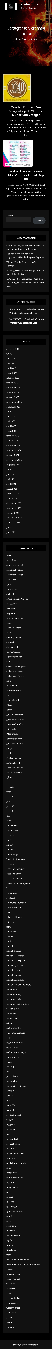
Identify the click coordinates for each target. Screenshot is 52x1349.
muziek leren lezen (15, 955)
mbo (8, 912)
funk (8, 695)
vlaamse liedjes (13, 1298)
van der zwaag (13, 1279)
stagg (8, 1221)
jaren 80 (10, 806)
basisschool (11, 603)
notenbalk (11, 1013)
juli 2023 (10, 527)
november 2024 (13, 450)
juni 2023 (10, 532)
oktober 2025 (12, 397)
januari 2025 (12, 440)
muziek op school (14, 965)
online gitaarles (13, 1028)
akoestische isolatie (15, 574)
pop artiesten (12, 1076)
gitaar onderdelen (14, 724)
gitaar (9, 709)
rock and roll (12, 1139)
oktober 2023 (12, 513)
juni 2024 (10, 474)
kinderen (10, 849)
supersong (11, 1225)
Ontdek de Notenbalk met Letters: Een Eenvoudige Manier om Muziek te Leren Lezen (25, 282)
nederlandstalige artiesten (18, 1004)
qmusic (9, 1095)
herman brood (13, 763)
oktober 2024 (12, 455)
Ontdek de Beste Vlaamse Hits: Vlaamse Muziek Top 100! (26, 175)
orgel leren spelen (14, 1042)
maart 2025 (11, 431)
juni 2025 (10, 416)
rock (8, 1134)
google (9, 748)
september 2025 (14, 402)
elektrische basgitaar (16, 666)
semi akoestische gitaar (17, 1163)
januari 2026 (12, 382)
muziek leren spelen (15, 960)
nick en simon (13, 1008)
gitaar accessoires (14, 714)
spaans (9, 1197)
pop (8, 1071)
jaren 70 (10, 801)
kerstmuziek (12, 830)
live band (10, 898)
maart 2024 (11, 488)
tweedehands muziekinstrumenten (23, 1264)
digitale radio (12, 647)
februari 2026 (12, 378)
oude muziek (12, 1057)
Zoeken (10, 215)
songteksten (12, 1187)
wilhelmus (11, 1312)
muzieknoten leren (15, 980)
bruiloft (9, 632)
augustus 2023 (13, 522)
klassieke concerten (15, 869)
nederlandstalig (13, 994)
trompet (10, 1245)
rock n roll (11, 1148)
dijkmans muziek (14, 656)
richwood (11, 1129)
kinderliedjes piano (15, 859)
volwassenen (12, 1303)
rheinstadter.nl (32, 4)
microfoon (11, 922)
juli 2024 (10, 469)
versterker (11, 1288)
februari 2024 (12, 493)
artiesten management (17, 599)
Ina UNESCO (15, 319)
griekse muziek (13, 758)
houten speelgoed (14, 772)
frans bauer (11, 685)
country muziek (13, 637)
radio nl (10, 1110)
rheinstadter (15, 309)
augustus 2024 (13, 464)
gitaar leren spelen (15, 719)
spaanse (10, 1201)
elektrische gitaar (14, 671)
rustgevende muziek (16, 1153)
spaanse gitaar (13, 1206)
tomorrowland (13, 1235)
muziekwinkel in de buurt (18, 984)
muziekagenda (13, 970)
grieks (9, 753)
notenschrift (12, 1018)
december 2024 (13, 445)
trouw (9, 1254)
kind (8, 840)
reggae (9, 1119)
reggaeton (11, 1124)
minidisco (11, 931)
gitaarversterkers (14, 743)
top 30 (9, 1240)
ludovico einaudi (14, 907)
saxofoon (10, 1158)
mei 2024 (10, 479)
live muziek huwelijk (16, 902)
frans (8, 681)
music (9, 941)
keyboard (10, 835)
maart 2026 (11, 373)
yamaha (10, 1317)
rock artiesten (13, 1144)
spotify (9, 1216)
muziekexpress (13, 975)
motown (10, 936)
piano (9, 1062)
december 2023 (13, 503)
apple (9, 584)
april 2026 (11, 368)
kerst (8, 820)
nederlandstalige (14, 999)
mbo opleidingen (14, 917)
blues (8, 623)
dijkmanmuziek (13, 652)
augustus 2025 (13, 406)
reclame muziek (13, 1115)
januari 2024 (12, 498)
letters (9, 888)
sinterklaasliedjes (14, 1177)
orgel (8, 1037)
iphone (9, 777)
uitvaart (10, 1269)
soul (8, 1192)
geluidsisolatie (13, 700)
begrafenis (11, 613)
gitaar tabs (11, 729)
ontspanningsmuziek (16, 1033)
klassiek (10, 864)
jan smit (10, 787)
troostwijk (11, 1250)
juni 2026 (10, 358)
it (7, 782)
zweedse (10, 1327)
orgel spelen (12, 1047)
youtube (10, 1322)
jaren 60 (10, 796)
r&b (8, 1100)
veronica (10, 1283)
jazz (8, 816)
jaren (8, 791)
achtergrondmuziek (15, 565)
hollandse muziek (14, 767)
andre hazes (12, 579)
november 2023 (13, 508)
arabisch (10, 594)
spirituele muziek (14, 1211)
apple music (12, 589)
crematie (10, 642)
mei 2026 (10, 363)
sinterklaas (11, 1172)
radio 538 (10, 1105)
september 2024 (14, 460)
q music (10, 1090)
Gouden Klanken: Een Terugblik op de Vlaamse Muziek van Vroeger (26, 111)
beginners (11, 608)
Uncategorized (13, 1274)
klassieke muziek (14, 878)
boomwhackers (13, 627)
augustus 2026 (13, 349)
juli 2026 (10, 353)
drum (9, 661)
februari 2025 (12, 435)
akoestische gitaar (14, 570)
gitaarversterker (14, 738)
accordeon (11, 560)
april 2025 (11, 426)
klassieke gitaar (13, 873)
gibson (9, 705)
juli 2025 (10, 411)
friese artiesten (13, 690)
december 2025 (13, 387)
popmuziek (11, 1081)
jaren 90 (10, 811)
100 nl (9, 555)
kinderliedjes (12, 854)
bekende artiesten (15, 618)
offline (9, 1023)
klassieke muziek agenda (18, 883)
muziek (9, 946)
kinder (9, 844)
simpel (9, 1168)
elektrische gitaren (15, 676)
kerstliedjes (11, 825)
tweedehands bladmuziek (18, 1259)
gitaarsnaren (12, 734)
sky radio (10, 1182)
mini (8, 926)
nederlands (11, 989)
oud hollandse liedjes (16, 1052)
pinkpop (10, 1066)
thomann (10, 1230)
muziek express (13, 951)
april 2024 (11, 484)
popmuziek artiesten (16, 1086)
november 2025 (13, 392)
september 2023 (14, 517)
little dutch (11, 893)
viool (8, 1293)
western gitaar (13, 1307)
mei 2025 (10, 421)
